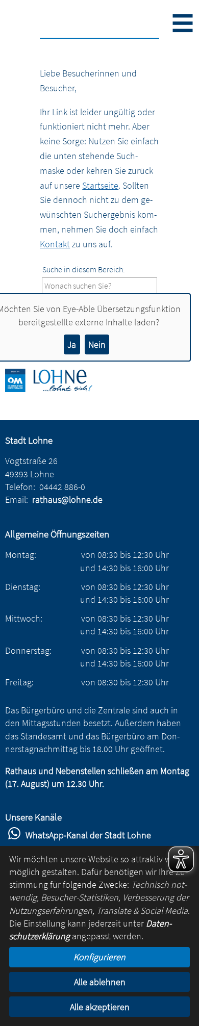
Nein (97, 344)
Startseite (100, 185)
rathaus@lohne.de (67, 499)
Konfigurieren (99, 957)
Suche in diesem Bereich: (83, 269)
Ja (71, 344)
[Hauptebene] (56, 389)
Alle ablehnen (100, 982)
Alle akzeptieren (100, 1007)
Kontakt (55, 244)
